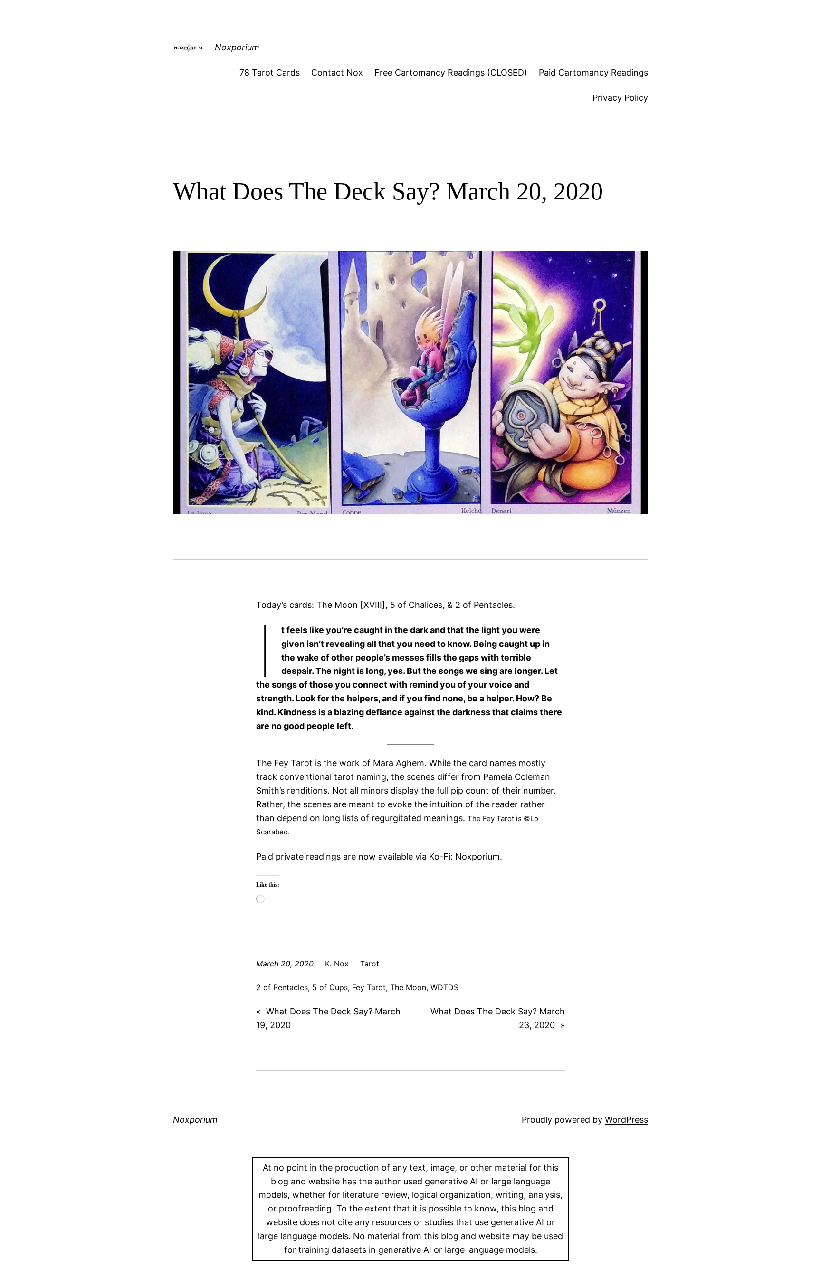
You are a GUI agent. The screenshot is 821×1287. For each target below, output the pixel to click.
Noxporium (237, 47)
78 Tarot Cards (269, 72)
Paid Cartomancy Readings (593, 72)
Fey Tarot (369, 987)
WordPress (626, 1120)
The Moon (408, 987)
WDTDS (444, 987)
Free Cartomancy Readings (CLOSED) (450, 72)
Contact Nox (337, 72)
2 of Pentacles (282, 987)
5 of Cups (330, 987)
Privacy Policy (620, 98)
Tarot (369, 963)
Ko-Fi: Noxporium (464, 856)
